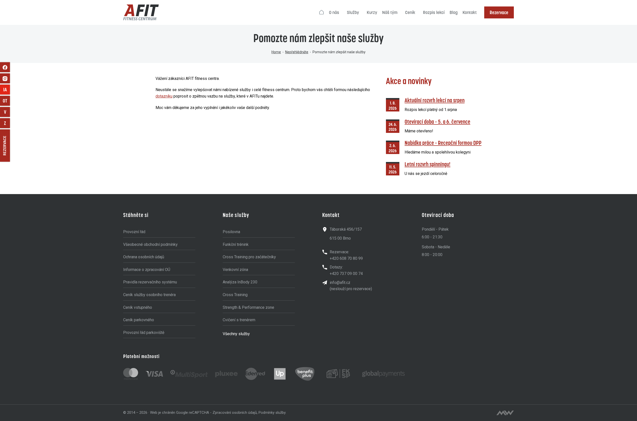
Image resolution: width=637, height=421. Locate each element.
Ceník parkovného (138, 319)
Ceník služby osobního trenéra (149, 294)
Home (276, 52)
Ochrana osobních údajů (143, 257)
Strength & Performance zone (248, 307)
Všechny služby (236, 333)
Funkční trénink (236, 244)
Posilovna (231, 231)
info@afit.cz (340, 282)
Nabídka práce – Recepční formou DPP (443, 142)
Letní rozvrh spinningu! (427, 164)
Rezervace (499, 12)
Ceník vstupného (137, 307)
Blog (454, 12)
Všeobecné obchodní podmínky (150, 244)
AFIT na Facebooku (5, 67)
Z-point (7, 123)
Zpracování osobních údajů (234, 412)
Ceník (410, 12)
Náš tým (389, 12)
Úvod (321, 12)
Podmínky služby (272, 412)
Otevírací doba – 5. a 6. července (437, 121)
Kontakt (470, 12)
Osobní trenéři (6, 101)
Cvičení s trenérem (239, 319)
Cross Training (235, 294)
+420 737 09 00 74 (346, 273)
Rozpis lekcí (434, 12)
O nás (334, 12)
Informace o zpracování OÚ (146, 269)
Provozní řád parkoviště (143, 332)
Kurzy (372, 12)
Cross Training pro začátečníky (249, 257)
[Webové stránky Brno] (505, 413)
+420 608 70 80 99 (346, 258)
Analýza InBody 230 (240, 282)
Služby (353, 12)
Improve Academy (6, 89)
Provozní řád (134, 231)
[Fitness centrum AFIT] (141, 12)
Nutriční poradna (7, 112)
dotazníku (164, 96)
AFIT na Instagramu (5, 78)
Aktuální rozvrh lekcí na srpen (435, 100)
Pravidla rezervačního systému (150, 282)
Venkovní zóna (235, 269)
